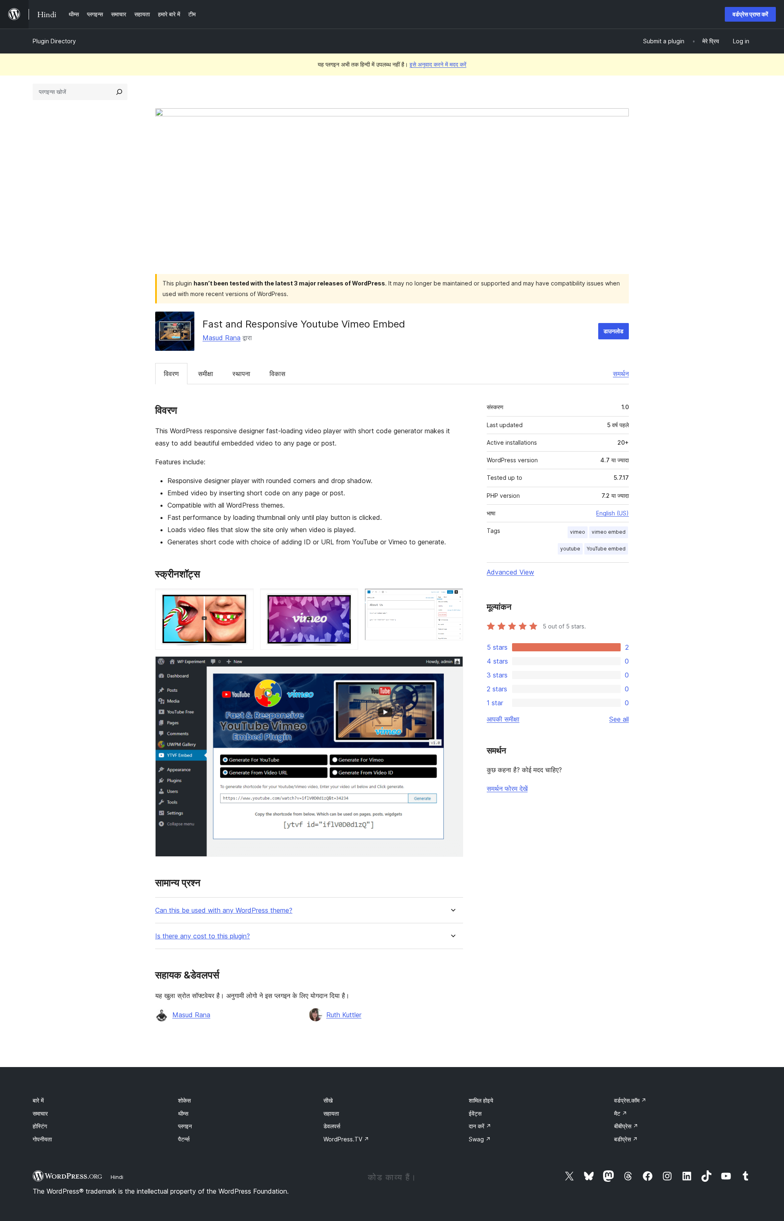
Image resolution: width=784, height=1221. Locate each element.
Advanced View (510, 572)
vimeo (577, 532)
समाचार (40, 1113)
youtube (570, 549)
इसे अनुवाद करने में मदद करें (438, 64)
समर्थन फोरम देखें (507, 788)
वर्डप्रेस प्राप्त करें (750, 14)
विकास (277, 374)
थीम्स (183, 1113)
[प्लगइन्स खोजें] (119, 92)
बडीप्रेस (626, 1139)
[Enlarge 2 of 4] (347, 599)
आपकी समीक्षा (503, 719)
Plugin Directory (54, 41)
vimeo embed (609, 532)
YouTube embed (606, 549)
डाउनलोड (614, 331)
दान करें (480, 1126)
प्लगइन (185, 1126)
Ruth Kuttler (343, 1015)
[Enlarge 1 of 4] (242, 599)
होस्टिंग (40, 1126)
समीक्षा (205, 374)
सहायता (331, 1113)
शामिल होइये (481, 1100)
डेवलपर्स (331, 1126)
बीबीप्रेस (626, 1126)
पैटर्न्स (183, 1139)
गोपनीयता (42, 1139)
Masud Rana (222, 338)
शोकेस (184, 1100)
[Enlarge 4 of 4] (452, 667)
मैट (620, 1113)
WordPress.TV (346, 1139)
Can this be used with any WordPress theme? (223, 910)
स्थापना (241, 374)
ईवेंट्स (475, 1113)
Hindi (117, 1177)
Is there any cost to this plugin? (202, 936)
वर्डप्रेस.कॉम (630, 1100)
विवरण (171, 374)
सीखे (328, 1100)
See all (619, 719)
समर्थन (621, 374)
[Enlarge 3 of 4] (452, 599)
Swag (480, 1139)
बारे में (38, 1100)
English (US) (612, 513)
